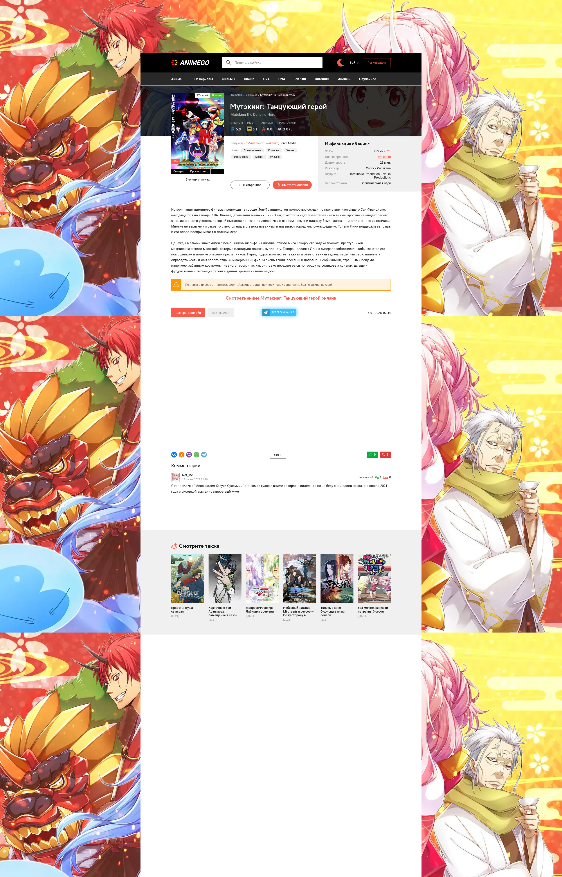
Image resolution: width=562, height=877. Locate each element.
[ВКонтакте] (174, 454)
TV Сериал (251, 95)
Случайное (367, 79)
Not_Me (187, 475)
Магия (259, 156)
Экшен (290, 150)
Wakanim (272, 143)
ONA (281, 79)
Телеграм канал (283, 312)
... (217, 171)
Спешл (249, 79)
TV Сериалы (203, 79)
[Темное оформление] (340, 63)
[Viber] (189, 454)
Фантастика (241, 156)
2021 (387, 151)
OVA (266, 79)
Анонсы (344, 79)
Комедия (273, 150)
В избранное (252, 185)
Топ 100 (300, 79)
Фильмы (228, 79)
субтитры (253, 143)
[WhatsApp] (196, 454)
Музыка (275, 156)
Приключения (252, 150)
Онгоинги (322, 79)
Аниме (176, 79)
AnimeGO (194, 63)
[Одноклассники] (181, 454)
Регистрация (376, 62)
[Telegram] (204, 454)
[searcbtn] (228, 62)
